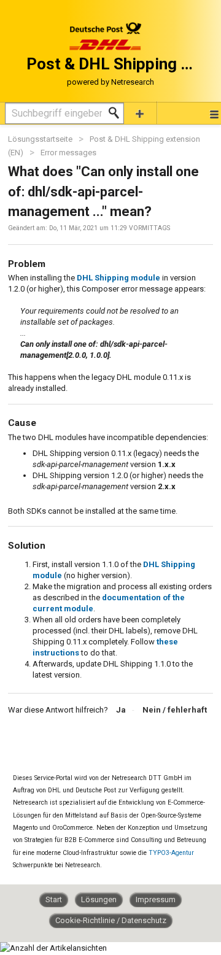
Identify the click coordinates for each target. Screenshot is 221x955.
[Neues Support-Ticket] (140, 112)
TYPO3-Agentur (171, 853)
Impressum (156, 899)
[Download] (88, 475)
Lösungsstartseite (41, 139)
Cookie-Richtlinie (86, 920)
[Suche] (117, 113)
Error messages (68, 152)
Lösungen (99, 899)
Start (53, 899)
